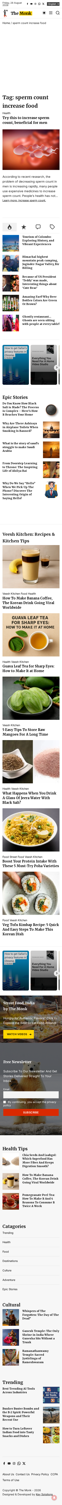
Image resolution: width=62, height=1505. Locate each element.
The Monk (21, 13)
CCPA (54, 1474)
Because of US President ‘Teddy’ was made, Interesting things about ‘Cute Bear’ (39, 282)
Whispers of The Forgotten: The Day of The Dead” (40, 1314)
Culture (6, 1270)
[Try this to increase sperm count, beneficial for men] (31, 131)
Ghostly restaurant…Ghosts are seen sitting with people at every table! (40, 320)
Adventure (8, 1280)
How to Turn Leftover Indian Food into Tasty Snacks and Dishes (18, 1432)
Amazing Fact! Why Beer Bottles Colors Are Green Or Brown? (39, 300)
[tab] (9, 227)
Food (24, 593)
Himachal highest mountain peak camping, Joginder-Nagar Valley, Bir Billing (40, 262)
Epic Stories (9, 1289)
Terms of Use (10, 1480)
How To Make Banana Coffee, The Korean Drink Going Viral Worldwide (28, 603)
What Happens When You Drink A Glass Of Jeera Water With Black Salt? (29, 798)
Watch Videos (17, 1034)
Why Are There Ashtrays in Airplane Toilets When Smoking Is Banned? (20, 427)
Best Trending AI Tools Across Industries (18, 1390)
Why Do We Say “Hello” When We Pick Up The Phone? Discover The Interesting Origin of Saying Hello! (18, 491)
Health (6, 113)
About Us (8, 1474)
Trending (7, 1232)
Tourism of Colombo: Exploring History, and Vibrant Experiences (38, 240)
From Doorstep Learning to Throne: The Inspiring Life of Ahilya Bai (20, 467)
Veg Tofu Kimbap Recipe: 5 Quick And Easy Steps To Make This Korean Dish (30, 929)
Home (6, 23)
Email (6, 1089)
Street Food (17, 857)
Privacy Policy (40, 1474)
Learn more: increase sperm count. (24, 200)
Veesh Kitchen (11, 593)
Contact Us (23, 1474)
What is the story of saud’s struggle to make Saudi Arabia (20, 447)
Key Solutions (44, 1494)
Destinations (10, 1261)
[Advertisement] (31, 60)
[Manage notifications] (54, 1497)
